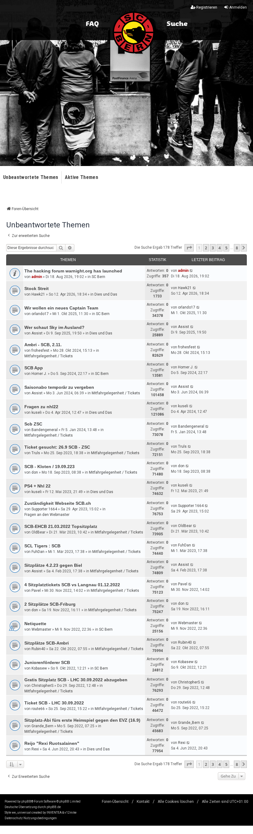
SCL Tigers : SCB (42, 545)
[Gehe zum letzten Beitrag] (191, 270)
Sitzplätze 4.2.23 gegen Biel (53, 565)
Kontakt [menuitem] (143, 801)
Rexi (35, 749)
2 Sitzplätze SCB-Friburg (50, 604)
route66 (38, 709)
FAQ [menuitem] (92, 24)
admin (36, 277)
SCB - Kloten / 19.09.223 (49, 466)
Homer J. (39, 373)
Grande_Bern (42, 726)
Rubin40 (38, 649)
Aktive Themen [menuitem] (81, 177)
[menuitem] (14, 818)
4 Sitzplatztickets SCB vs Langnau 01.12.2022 (72, 584)
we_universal (21, 812)
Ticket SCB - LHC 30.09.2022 (54, 702)
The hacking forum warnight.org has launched (73, 270)
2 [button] (206, 248)
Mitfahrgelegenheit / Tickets (48, 356)
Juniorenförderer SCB (47, 662)
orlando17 (40, 314)
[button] (189, 247)
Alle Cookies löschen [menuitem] (176, 801)
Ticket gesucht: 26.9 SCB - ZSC (57, 447)
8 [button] (237, 248)
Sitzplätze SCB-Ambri (46, 643)
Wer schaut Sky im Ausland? (54, 327)
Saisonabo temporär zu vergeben (59, 387)
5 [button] (226, 248)
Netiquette (35, 623)
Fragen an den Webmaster (46, 514)
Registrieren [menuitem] (206, 7)
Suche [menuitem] (177, 24)
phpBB (26, 801)
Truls (35, 453)
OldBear (38, 532)
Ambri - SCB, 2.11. (43, 344)
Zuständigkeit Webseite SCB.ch (57, 503)
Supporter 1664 (44, 509)
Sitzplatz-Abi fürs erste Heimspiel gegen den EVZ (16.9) (82, 720)
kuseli (36, 412)
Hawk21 (38, 294)
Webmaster (41, 629)
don (34, 472)
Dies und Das (105, 294)
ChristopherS (42, 685)
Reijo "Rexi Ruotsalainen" (51, 743)
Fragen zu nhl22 (41, 406)
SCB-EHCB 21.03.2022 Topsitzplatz (60, 526)
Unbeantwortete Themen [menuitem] (30, 177)
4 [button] (219, 248)
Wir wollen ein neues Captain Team (61, 307)
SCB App (33, 367)
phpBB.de (54, 807)
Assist (37, 333)
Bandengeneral (44, 430)
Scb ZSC (33, 423)
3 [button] (213, 248)
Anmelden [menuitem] (238, 7)
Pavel (36, 590)
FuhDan (37, 552)
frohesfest (40, 350)
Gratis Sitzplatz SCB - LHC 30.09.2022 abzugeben (75, 679)
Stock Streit (36, 288)
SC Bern (98, 277)
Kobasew (39, 668)
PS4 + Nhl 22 (37, 485)
